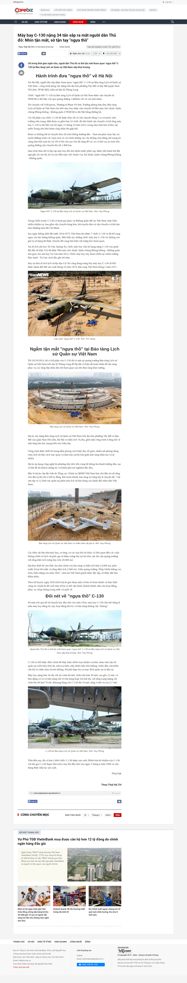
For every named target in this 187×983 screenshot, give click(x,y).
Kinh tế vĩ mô (44, 942)
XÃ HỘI (25, 22)
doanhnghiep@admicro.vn (92, 959)
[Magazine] (18, 2)
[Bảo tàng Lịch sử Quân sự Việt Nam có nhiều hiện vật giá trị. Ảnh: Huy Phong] (74, 514)
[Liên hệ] (43, 53)
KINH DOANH (60, 22)
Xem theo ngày (73, 815)
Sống (87, 942)
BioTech (153, 10)
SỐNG (92, 22)
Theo (75, 793)
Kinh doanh (60, 942)
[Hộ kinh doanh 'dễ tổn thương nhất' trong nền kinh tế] (69, 896)
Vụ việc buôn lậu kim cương (53, 15)
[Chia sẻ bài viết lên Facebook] (21, 65)
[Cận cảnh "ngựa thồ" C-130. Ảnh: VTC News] (74, 303)
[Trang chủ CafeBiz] (15, 22)
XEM (117, 815)
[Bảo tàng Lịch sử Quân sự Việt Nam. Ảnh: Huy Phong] (74, 398)
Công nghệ (64, 47)
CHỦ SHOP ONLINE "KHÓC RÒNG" (91, 10)
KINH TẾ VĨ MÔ (41, 22)
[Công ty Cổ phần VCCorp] (124, 950)
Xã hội (31, 942)
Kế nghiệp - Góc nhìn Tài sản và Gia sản (128, 10)
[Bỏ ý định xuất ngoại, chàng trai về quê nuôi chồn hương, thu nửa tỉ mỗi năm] (105, 896)
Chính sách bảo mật (21, 967)
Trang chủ (19, 942)
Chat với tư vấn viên (90, 965)
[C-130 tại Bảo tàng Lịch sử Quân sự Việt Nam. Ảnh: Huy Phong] (74, 717)
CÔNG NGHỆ (78, 22)
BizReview (45, 10)
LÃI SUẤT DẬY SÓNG (63, 10)
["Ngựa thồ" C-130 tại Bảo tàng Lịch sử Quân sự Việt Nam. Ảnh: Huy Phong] (74, 185)
